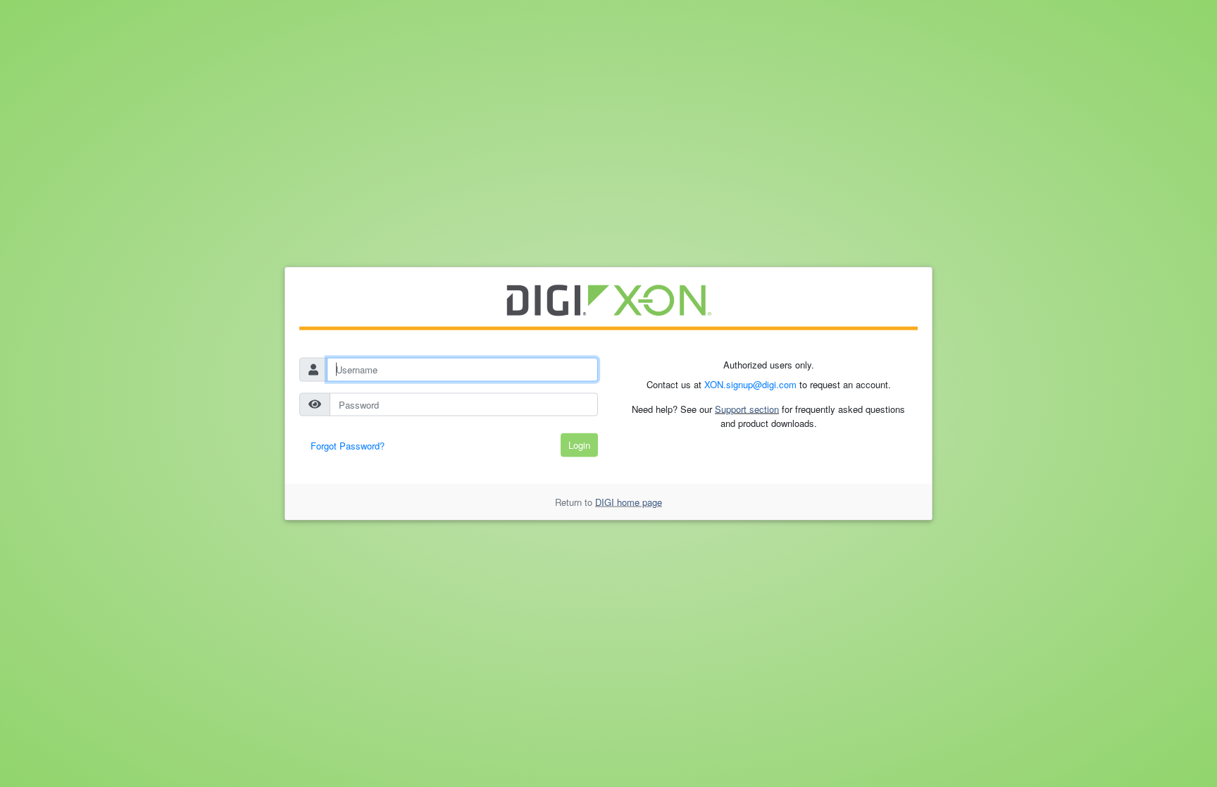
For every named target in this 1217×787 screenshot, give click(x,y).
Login (579, 445)
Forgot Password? (348, 445)
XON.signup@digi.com (750, 383)
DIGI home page (628, 501)
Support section (747, 409)
